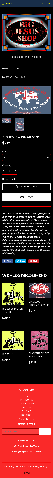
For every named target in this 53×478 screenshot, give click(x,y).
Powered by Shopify (37, 466)
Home (5, 69)
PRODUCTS (26, 400)
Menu (9, 3)
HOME (17, 69)
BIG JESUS (26, 407)
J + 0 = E (26, 411)
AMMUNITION (26, 419)
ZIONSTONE (26, 415)
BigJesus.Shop (18, 466)
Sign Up (45, 431)
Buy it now (27, 196)
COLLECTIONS (26, 403)
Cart (48, 3)
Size (4, 151)
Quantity (6, 165)
